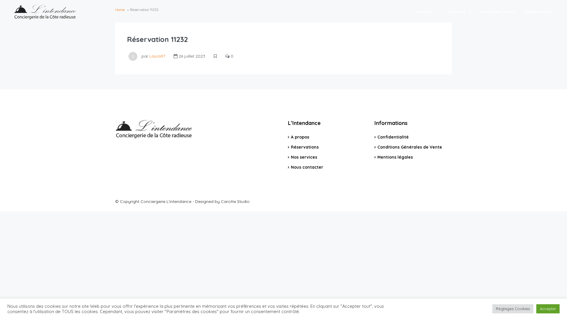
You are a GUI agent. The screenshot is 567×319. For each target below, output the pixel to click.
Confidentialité (393, 137)
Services (456, 11)
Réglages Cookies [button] (513, 308)
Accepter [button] (548, 308)
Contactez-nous (497, 11)
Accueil (424, 11)
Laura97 (157, 56)
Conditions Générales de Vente (409, 147)
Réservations (538, 11)
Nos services (304, 157)
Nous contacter (307, 167)
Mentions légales (395, 157)
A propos (300, 137)
